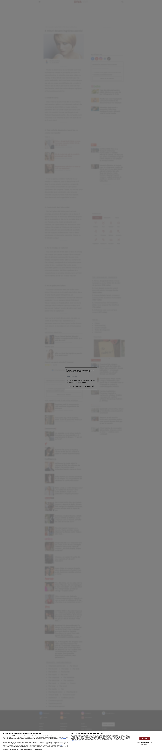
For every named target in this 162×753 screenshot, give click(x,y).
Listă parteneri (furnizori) (76, 740)
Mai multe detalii (62, 738)
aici (61, 745)
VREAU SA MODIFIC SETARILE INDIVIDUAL (144, 743)
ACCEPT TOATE (145, 738)
